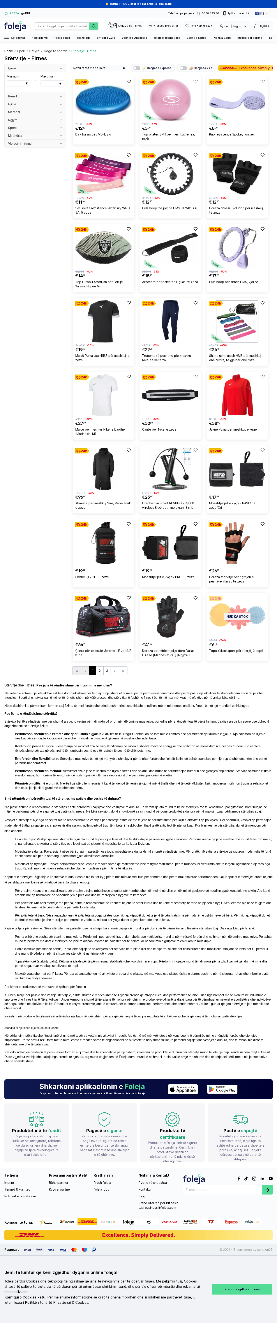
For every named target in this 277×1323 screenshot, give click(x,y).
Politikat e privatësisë (20, 1196)
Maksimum (51, 79)
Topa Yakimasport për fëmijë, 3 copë (236, 651)
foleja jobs (101, 1189)
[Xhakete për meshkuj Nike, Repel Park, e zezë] (103, 469)
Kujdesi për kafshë (249, 37)
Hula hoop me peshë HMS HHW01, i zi (169, 208)
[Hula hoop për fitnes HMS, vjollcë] (237, 248)
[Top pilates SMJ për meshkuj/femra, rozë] (170, 100)
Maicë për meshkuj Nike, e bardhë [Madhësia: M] (100, 432)
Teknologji (83, 37)
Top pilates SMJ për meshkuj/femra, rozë (168, 136)
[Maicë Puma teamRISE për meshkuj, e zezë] (103, 321)
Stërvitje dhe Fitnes (19, 685)
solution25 (265, 1249)
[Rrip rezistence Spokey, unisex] (237, 100)
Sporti (12, 128)
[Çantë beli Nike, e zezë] (170, 395)
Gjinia (12, 104)
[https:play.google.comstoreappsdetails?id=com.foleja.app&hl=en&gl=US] (222, 1089)
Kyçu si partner (60, 1189)
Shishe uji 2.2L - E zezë (92, 577)
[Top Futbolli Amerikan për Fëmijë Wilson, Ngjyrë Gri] (103, 248)
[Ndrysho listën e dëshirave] (128, 81)
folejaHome (40, 37)
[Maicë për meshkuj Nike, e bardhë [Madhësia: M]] (103, 395)
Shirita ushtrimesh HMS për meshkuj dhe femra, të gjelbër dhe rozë (235, 358)
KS (262, 13)
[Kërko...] (93, 26)
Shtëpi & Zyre (106, 37)
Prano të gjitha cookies (242, 1289)
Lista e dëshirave (201, 26)
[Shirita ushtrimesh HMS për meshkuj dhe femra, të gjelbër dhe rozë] (237, 321)
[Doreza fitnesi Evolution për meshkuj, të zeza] (237, 174)
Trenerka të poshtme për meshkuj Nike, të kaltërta (167, 358)
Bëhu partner (58, 1182)
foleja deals (62, 37)
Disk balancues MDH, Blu (93, 134)
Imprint (9, 1182)
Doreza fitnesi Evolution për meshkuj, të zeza (236, 210)
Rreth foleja (102, 1182)
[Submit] (267, 1190)
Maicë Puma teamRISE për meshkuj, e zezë (102, 358)
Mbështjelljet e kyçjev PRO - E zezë (168, 577)
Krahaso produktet (166, 25)
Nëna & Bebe (222, 37)
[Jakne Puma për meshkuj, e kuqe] (237, 395)
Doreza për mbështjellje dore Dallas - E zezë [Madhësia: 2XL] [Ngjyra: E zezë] (169, 653)
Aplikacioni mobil (238, 13)
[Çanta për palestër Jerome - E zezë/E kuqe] (103, 616)
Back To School (197, 37)
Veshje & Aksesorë (134, 37)
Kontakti (145, 1189)
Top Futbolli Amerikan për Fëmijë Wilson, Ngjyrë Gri (99, 284)
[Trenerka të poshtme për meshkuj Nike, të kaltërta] (170, 321)
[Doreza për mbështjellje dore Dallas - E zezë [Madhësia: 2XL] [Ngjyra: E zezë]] (170, 616)
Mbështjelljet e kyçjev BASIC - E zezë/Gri (232, 505)
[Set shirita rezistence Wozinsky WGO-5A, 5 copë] (103, 174)
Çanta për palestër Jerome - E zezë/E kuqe (103, 653)
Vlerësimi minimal (20, 143)
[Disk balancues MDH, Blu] (103, 100)
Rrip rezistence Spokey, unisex (232, 134)
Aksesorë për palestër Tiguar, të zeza (170, 282)
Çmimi (12, 68)
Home (8, 51)
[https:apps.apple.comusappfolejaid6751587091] (183, 1089)
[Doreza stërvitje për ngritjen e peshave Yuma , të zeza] (237, 543)
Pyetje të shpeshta (153, 1182)
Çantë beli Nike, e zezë (159, 429)
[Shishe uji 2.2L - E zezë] (103, 543)
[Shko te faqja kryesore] (15, 26)
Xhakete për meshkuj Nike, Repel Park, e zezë (103, 505)
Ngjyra (13, 120)
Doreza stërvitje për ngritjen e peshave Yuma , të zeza (231, 579)
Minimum (17, 79)
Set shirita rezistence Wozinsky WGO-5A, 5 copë (103, 210)
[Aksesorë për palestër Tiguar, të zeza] (170, 248)
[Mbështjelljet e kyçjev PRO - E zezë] (170, 543)
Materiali (14, 112)
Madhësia (15, 135)
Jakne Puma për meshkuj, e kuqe (233, 429)
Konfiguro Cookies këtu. (25, 1297)
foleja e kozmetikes (167, 37)
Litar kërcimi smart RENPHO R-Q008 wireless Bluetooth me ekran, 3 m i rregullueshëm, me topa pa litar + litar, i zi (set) (170, 506)
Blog (142, 1196)
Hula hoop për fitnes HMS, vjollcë (233, 282)
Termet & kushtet (17, 1189)
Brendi (13, 96)
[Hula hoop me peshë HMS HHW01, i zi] (170, 174)
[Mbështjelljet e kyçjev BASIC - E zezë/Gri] (237, 469)
